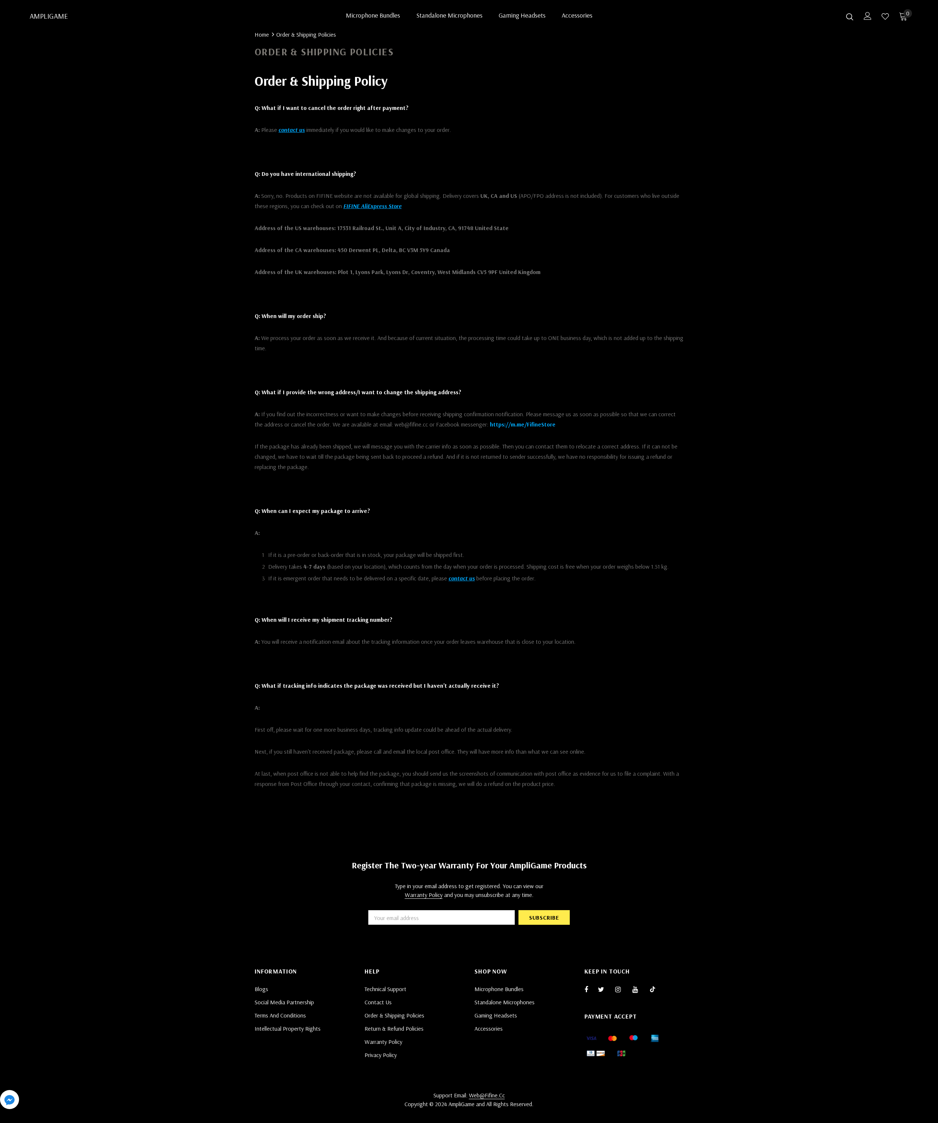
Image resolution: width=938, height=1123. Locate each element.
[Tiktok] (656, 989)
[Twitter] (604, 989)
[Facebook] (591, 989)
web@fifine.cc (487, 1095)
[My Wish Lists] (885, 16)
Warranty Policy (424, 894)
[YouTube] (639, 989)
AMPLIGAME (39, 16)
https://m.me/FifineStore (522, 424)
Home (262, 34)
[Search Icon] (849, 16)
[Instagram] (621, 989)
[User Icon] (868, 16)
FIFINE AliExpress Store (372, 206)
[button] (9, 1101)
